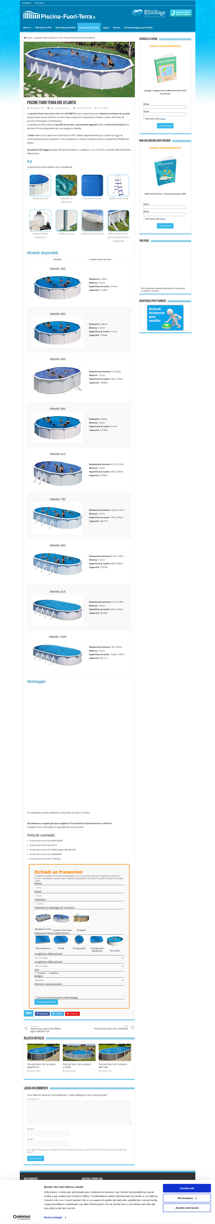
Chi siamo (39, 3)
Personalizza (185, 1198)
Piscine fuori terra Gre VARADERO (46, 854)
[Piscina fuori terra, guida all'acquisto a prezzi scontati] (60, 14)
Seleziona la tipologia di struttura (54, 907)
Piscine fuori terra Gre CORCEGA (45, 859)
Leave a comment (84, 108)
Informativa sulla (156, 119)
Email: (37, 891)
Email (30, 1139)
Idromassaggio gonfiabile (138, 27)
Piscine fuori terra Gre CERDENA (111, 1027)
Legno (106, 27)
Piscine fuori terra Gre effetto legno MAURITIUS (53, 849)
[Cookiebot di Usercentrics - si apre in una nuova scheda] (21, 1217)
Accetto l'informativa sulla (57, 997)
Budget (38, 976)
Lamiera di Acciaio (62, 108)
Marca (26, 27)
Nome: (38, 883)
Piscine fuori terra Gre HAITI (43, 845)
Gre (60, 38)
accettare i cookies (81, 812)
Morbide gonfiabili (65, 27)
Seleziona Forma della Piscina (51, 933)
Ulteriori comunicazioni (48, 984)
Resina (116, 27)
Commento (33, 1099)
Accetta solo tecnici (187, 1207)
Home (29, 38)
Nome (31, 1129)
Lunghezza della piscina (48, 953)
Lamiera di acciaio (89, 27)
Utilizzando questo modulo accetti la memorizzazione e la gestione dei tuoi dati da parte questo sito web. (77, 1150)
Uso (36, 970)
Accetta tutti (187, 1188)
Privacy (73, 997)
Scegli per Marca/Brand (45, 38)
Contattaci (26, 3)
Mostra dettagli (53, 1217)
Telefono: (40, 899)
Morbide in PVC (43, 27)
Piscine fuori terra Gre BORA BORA (46, 840)
